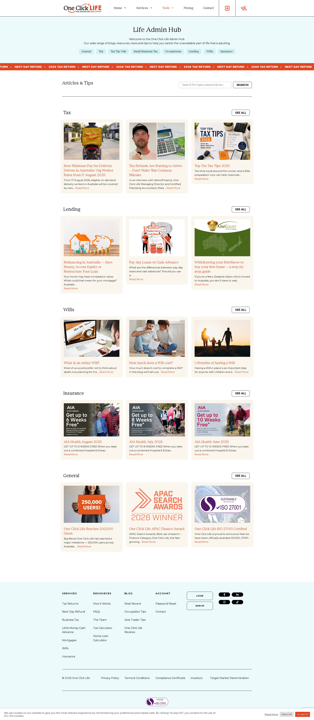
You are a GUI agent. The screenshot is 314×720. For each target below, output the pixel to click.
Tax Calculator (102, 628)
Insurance (226, 51)
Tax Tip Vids (118, 51)
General (86, 51)
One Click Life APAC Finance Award (156, 529)
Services (142, 8)
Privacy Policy (110, 678)
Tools (165, 8)
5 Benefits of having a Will (215, 363)
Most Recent (132, 603)
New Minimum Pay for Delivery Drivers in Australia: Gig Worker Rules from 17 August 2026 (88, 170)
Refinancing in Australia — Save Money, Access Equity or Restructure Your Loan (88, 267)
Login (199, 596)
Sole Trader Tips (135, 619)
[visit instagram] (224, 602)
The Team (99, 619)
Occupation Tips (135, 611)
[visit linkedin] (237, 594)
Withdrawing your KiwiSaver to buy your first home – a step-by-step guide (219, 267)
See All (240, 112)
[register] (243, 8)
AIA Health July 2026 (146, 442)
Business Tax (70, 619)
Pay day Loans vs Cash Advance (153, 262)
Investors (196, 678)
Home (118, 8)
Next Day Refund (73, 611)
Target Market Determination (229, 678)
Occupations (173, 51)
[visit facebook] (224, 594)
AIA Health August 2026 (83, 442)
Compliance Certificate (170, 678)
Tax (101, 51)
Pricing (188, 8)
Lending (194, 51)
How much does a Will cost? (151, 363)
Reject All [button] (287, 714)
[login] (227, 8)
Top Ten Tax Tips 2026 (212, 166)
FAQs (96, 611)
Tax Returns (70, 603)
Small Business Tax (146, 51)
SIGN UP (199, 606)
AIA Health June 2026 (212, 442)
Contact (208, 8)
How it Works (102, 603)
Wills (209, 51)
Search (242, 85)
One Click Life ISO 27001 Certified (221, 529)
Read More (82, 188)
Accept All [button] (302, 714)
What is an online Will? (82, 363)
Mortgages (69, 640)
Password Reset (166, 603)
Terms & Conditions (136, 678)
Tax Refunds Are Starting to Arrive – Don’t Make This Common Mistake (155, 170)
